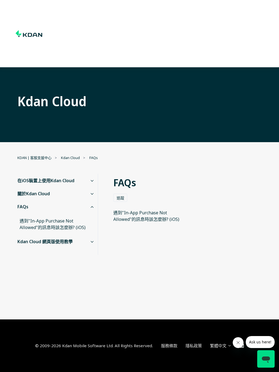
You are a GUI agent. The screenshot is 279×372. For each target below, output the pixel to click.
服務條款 (169, 345)
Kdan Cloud (70, 157)
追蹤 (120, 197)
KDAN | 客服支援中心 (34, 157)
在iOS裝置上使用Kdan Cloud (45, 181)
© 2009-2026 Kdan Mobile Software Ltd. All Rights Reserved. (94, 345)
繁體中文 (219, 345)
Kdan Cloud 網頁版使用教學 (45, 242)
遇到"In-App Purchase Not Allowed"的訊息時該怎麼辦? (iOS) (53, 224)
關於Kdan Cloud (33, 194)
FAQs (93, 157)
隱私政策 (194, 345)
